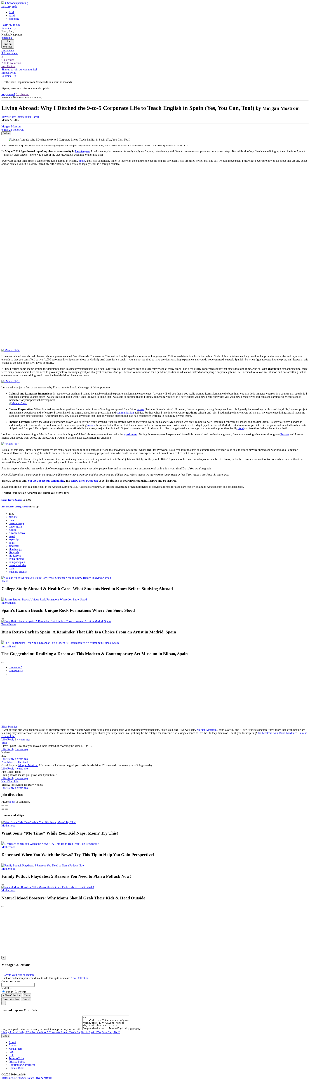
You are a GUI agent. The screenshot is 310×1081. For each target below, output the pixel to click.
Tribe (4, 742)
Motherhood (8, 825)
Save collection (11, 999)
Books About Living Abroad (15, 506)
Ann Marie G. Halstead (14, 762)
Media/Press (15, 1048)
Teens (4, 581)
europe (12, 529)
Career (35, 116)
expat (12, 536)
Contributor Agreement (22, 1064)
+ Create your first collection (17, 974)
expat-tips (14, 539)
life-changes (15, 549)
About (12, 1042)
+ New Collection (11, 995)
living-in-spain (17, 562)
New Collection (79, 978)
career (140, 409)
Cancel (26, 999)
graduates (14, 545)
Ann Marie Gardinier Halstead (290, 733)
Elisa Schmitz (9, 726)
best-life (13, 516)
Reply (10, 739)
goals (12, 542)
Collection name (10, 981)
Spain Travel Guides (11, 499)
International (8, 602)
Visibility (6, 988)
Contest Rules (16, 1068)
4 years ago (23, 739)
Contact (13, 1045)
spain (12, 568)
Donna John (8, 736)
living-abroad (16, 558)
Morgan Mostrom (207, 729)
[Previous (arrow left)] (2, 809)
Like (4, 739)
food (241, 428)
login (12, 801)
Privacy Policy (17, 1061)
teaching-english (18, 571)
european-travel (17, 532)
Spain (82, 160)
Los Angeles (82, 151)
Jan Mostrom (265, 733)
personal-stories (17, 565)
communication (125, 412)
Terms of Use (16, 1058)
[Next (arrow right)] (6, 809)
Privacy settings (43, 1077)
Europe (284, 434)
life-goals (14, 552)
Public (9, 991)
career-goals (15, 526)
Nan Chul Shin (9, 781)
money (91, 425)
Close (27, 995)
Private (22, 991)
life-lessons (15, 555)
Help (11, 1055)
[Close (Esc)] (2, 805)
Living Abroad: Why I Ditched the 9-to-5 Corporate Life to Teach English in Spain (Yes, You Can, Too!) (60, 1032)
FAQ (11, 1051)
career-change (16, 523)
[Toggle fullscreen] (6, 805)
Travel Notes (8, 624)
